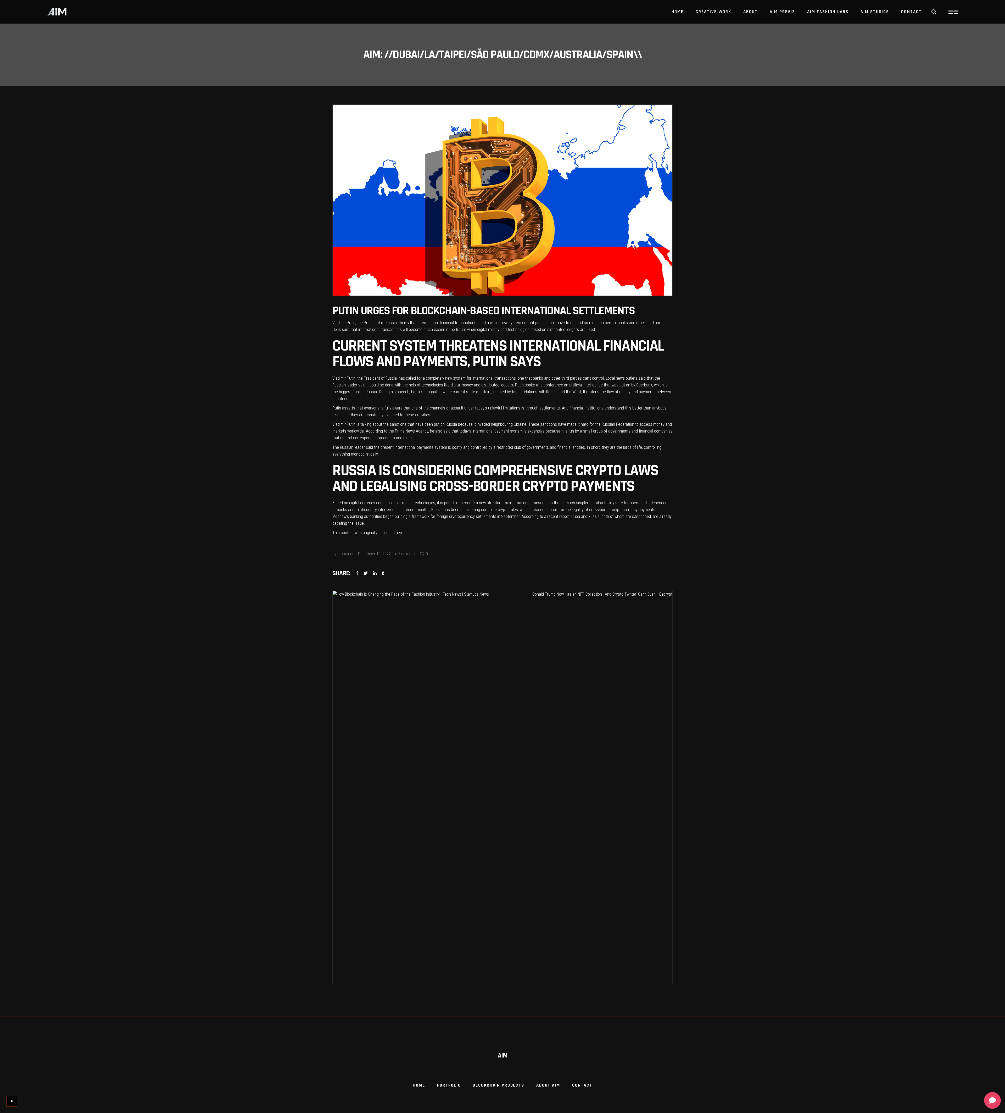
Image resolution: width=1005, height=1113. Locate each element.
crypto (503, 509)
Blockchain (407, 553)
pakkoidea (345, 553)
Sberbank (644, 385)
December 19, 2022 (374, 553)
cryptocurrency (625, 509)
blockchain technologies (414, 502)
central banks (616, 322)
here (399, 532)
